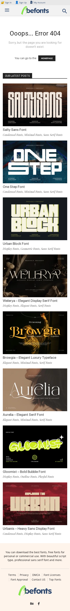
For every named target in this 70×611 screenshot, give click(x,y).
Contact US (38, 579)
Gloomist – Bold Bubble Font (24, 472)
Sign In (6, 2)
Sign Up (21, 2)
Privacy (24, 575)
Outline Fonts (29, 476)
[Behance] (32, 603)
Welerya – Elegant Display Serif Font (30, 301)
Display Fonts (11, 249)
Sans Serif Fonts (53, 135)
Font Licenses (52, 575)
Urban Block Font (16, 244)
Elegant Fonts (29, 305)
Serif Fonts (44, 305)
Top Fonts (55, 579)
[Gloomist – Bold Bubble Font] (35, 446)
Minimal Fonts (33, 135)
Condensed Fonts (13, 135)
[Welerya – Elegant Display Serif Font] (35, 275)
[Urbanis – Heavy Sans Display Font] (35, 503)
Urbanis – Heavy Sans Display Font (29, 529)
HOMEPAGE (47, 58)
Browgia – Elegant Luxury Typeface (29, 357)
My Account (39, 2)
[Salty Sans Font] (35, 104)
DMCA (36, 575)
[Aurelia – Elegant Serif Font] (35, 389)
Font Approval (19, 579)
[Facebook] (39, 603)
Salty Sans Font (15, 130)
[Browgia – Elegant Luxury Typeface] (35, 332)
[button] (65, 12)
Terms (12, 575)
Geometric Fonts (30, 249)
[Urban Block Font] (35, 218)
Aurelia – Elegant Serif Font (23, 415)
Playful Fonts (46, 476)
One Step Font (14, 187)
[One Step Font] (35, 162)
